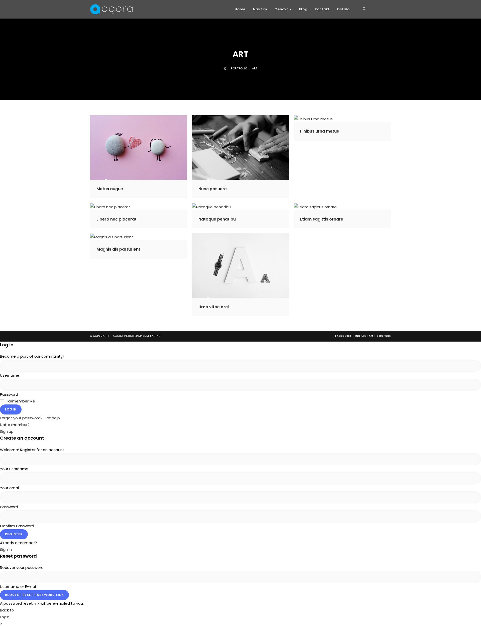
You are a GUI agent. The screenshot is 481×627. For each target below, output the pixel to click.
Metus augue (109, 189)
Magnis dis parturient (118, 249)
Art (255, 68)
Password (9, 394)
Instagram (364, 336)
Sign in (6, 549)
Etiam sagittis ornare (321, 219)
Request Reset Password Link (34, 595)
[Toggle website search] (364, 9)
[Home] (224, 68)
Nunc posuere (212, 189)
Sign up (7, 431)
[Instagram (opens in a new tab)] (382, 10)
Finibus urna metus (319, 131)
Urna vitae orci (213, 307)
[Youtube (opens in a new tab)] (389, 10)
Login (11, 409)
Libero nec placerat (116, 219)
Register (14, 534)
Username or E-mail (18, 586)
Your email (10, 487)
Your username (14, 468)
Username (9, 375)
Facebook (343, 336)
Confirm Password (17, 526)
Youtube (384, 336)
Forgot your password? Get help (30, 418)
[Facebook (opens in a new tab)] (375, 10)
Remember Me (21, 401)
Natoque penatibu (217, 219)
